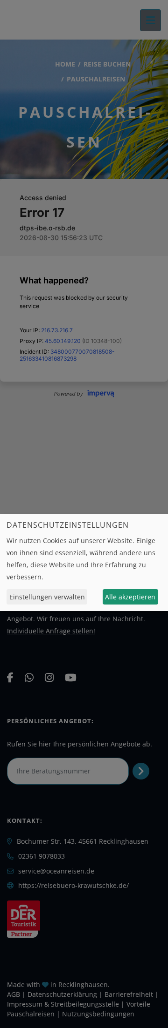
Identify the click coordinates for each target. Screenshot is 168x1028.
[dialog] (84, 562)
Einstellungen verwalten (47, 596)
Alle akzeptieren (130, 596)
